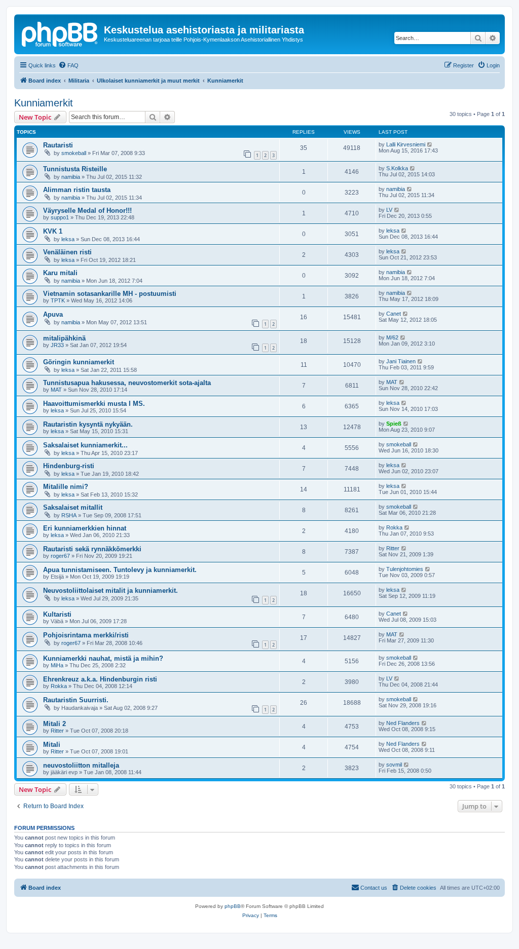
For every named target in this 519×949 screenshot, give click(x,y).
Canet (393, 314)
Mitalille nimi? (65, 486)
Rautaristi (58, 145)
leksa (68, 239)
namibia (70, 177)
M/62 (392, 337)
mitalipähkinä (64, 338)
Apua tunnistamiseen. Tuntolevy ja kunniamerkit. (120, 570)
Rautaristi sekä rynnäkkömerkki (92, 549)
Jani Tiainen (401, 361)
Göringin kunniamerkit (78, 362)
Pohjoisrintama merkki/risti (86, 635)
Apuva (53, 314)
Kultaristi (57, 614)
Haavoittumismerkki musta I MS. (94, 403)
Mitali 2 (54, 724)
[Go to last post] (430, 144)
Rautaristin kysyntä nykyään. (88, 424)
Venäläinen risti (67, 252)
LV (389, 210)
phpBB (233, 906)
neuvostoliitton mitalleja (81, 765)
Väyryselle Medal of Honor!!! (87, 210)
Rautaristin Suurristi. (75, 700)
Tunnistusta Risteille (75, 169)
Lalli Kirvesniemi (405, 144)
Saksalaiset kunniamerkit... (85, 445)
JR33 (57, 345)
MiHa (57, 665)
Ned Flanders (403, 723)
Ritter (392, 548)
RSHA (69, 515)
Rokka (394, 527)
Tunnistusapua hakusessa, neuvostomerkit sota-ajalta (127, 383)
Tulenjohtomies (404, 569)
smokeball (73, 153)
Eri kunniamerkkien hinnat (84, 528)
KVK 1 (52, 231)
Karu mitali (60, 273)
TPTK (58, 300)
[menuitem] (68, 65)
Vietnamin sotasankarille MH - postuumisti (109, 293)
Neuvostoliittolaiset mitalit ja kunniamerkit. (110, 590)
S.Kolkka (397, 168)
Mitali (51, 744)
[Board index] (60, 33)
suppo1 (60, 217)
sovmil (394, 765)
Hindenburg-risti (68, 466)
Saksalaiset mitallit (72, 507)
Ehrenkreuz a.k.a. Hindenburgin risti (100, 679)
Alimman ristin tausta (76, 190)
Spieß (393, 424)
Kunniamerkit (43, 102)
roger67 (60, 556)
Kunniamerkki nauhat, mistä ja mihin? (103, 658)
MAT (56, 390)
